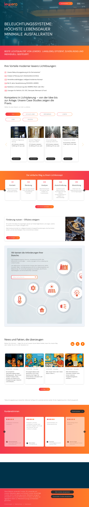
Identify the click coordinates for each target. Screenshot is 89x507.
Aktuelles (15, 369)
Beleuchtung (13, 7)
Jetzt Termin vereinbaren (43, 206)
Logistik (64, 114)
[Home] (10, 4)
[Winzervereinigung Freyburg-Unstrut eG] (53, 132)
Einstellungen (8, 504)
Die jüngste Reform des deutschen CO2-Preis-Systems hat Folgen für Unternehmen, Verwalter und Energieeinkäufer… (34, 375)
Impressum (28, 504)
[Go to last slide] (6, 144)
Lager (13, 119)
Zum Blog (43, 389)
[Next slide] (83, 144)
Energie (6, 7)
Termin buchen (64, 3)
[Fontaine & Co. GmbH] (70, 132)
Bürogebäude (47, 114)
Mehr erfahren (16, 158)
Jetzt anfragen (11, 238)
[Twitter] (77, 344)
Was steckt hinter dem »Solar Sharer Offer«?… (54, 372)
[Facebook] (83, 344)
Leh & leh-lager (30, 114)
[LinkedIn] (72, 344)
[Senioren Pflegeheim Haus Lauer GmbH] (36, 132)
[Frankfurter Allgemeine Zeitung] (19, 132)
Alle (13, 114)
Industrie (30, 119)
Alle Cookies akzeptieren (62, 492)
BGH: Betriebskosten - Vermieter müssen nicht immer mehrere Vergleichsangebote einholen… (73, 375)
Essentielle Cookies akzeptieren (62, 496)
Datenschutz (18, 504)
